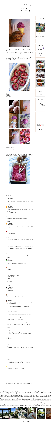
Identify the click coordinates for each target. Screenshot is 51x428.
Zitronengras (45, 404)
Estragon (8, 393)
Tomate (24, 403)
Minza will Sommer (10, 287)
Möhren (1, 398)
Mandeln (32, 397)
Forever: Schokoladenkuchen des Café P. (40, 73)
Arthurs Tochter (9, 231)
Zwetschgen (11, 405)
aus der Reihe (24, 405)
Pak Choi (43, 398)
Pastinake (4, 399)
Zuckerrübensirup (7, 405)
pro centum (37, 405)
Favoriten (14, 393)
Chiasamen (39, 391)
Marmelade (42, 397)
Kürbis (42, 396)
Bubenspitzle (1, 391)
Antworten (8, 204)
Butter (14, 391)
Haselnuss (17, 394)
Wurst (25, 404)
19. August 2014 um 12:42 (9, 288)
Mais (25, 397)
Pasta (1, 399)
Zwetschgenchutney (15, 405)
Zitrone (38, 404)
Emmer (49, 392)
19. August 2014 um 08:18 (10, 224)
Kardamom (19, 395)
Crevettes (11, 392)
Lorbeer (21, 397)
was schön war (44, 405)
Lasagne (1, 397)
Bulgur (8, 391)
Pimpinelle (50, 399)
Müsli (5, 398)
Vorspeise (3, 404)
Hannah (9, 394)
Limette (11, 397)
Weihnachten (8, 404)
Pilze (37, 399)
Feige (16, 393)
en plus (30, 405)
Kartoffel (22, 395)
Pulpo (20, 400)
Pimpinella (48, 399)
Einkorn (44, 392)
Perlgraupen (10, 399)
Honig (11, 188)
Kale (10, 395)
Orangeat (27, 398)
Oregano (34, 398)
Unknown (8, 216)
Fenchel (20, 393)
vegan (40, 405)
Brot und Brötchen (46, 390)
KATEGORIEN (24, 1)
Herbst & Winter (26, 394)
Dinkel (30, 392)
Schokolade (32, 401)
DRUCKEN (40, 91)
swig (8, 337)
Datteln (25, 392)
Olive (21, 398)
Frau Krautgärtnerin (10, 206)
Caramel (31, 391)
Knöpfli (5, 396)
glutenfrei (33, 405)
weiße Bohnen (47, 405)
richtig (29, 58)
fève (31, 405)
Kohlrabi (9, 396)
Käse (38, 396)
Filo (25, 393)
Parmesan (49, 398)
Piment (39, 399)
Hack (2, 394)
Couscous (5, 392)
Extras (12, 393)
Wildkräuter (18, 404)
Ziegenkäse (31, 404)
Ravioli (47, 400)
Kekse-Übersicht (40, 395)
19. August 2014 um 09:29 (10, 260)
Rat (45, 400)
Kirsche (50, 395)
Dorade (32, 392)
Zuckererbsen (4, 405)
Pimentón (45, 399)
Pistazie (4, 400)
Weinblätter (12, 404)
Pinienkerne (1, 400)
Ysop (28, 404)
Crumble (13, 392)
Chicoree (42, 391)
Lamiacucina (48, 396)
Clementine (3, 392)
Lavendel (7, 189)
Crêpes (16, 392)
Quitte (33, 400)
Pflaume (32, 399)
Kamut (12, 395)
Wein (10, 404)
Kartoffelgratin (25, 395)
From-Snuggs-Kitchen (10, 223)
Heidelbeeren (22, 394)
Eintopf (46, 392)
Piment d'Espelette (42, 399)
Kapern (14, 395)
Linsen (17, 397)
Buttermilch (16, 391)
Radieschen (38, 400)
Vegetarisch (45, 403)
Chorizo (47, 391)
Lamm (50, 396)
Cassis (34, 391)
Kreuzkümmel (20, 396)
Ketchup (44, 395)
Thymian (16, 403)
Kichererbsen (47, 395)
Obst (19, 398)
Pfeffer (25, 399)
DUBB (20, 392)
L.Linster (44, 396)
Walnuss (5, 404)
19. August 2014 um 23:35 (9, 352)
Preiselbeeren (16, 400)
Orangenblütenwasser (30, 398)
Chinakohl (45, 391)
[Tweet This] (31, 188)
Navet (8, 398)
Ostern (38, 398)
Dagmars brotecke (9, 237)
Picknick (36, 399)
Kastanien (32, 395)
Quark (24, 400)
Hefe (19, 394)
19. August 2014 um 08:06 (10, 207)
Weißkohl (15, 404)
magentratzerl (41, 104)
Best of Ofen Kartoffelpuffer (40, 82)
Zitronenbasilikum (41, 404)
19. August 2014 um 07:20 (10, 198)
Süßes (13, 189)
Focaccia (35, 393)
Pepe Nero (8, 399)
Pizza (6, 400)
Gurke (0, 394)
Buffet (6, 391)
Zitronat (36, 404)
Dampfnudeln (22, 392)
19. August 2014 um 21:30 (9, 338)
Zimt (34, 404)
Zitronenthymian (49, 404)
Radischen (41, 400)
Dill (29, 392)
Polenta (14, 400)
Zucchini (1, 405)
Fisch (26, 393)
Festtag (22, 393)
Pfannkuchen (22, 399)
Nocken (15, 398)
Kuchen (26, 396)
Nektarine (10, 398)
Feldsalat (18, 393)
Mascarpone (47, 397)
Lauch (3, 397)
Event (10, 393)
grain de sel (9, 300)
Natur (6, 398)
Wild (16, 404)
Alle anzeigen (43, 105)
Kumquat (34, 396)
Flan (31, 393)
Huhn (40, 394)
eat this (41, 102)
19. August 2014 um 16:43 (9, 301)
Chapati (36, 391)
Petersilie (15, 399)
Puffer (19, 400)
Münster (3, 398)
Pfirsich (10, 189)
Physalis (34, 399)
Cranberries (8, 392)
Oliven (23, 398)
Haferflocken (4, 394)
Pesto (13, 399)
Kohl (7, 396)
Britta (10, 330)
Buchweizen (4, 391)
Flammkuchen (29, 393)
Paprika (47, 398)
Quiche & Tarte (28, 400)
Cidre (50, 391)
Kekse (37, 395)
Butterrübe (19, 391)
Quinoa (31, 400)
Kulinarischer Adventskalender (30, 396)
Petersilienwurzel (19, 399)
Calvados (27, 391)
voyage (41, 405)
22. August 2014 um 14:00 (10, 360)
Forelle (39, 393)
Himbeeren (30, 394)
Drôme (34, 392)
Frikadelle (41, 393)
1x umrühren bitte (40, 103)
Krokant (22, 396)
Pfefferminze (27, 399)
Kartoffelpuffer (29, 395)
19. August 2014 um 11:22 (9, 281)
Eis (47, 392)
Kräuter (24, 396)
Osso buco (37, 398)
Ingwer (44, 394)
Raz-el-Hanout (49, 400)
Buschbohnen (12, 391)
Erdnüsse (6, 393)
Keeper (34, 395)
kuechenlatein (41, 100)
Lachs (46, 396)
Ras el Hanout (43, 400)
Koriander (16, 396)
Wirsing (24, 404)
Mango (35, 397)
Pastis (6, 399)
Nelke (12, 398)
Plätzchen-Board (11, 400)
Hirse (33, 394)
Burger (9, 391)
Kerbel (42, 395)
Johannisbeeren (5, 395)
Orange (25, 398)
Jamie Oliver (47, 394)
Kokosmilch (13, 396)
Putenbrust (23, 400)
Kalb (9, 395)
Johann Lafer (1, 395)
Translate (43, 125)
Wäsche (27, 404)
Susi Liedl (8, 259)
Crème (14, 392)
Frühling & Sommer (48, 393)
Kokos (11, 396)
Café (22, 391)
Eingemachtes (41, 392)
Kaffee (8, 395)
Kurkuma (37, 396)
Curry (19, 392)
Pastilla (2, 399)
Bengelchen (9, 294)
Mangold (37, 397)
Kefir (35, 395)
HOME (16, 1)
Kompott (7, 52)
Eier (38, 392)
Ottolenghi (41, 398)
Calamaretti (24, 391)
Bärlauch (21, 391)
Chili (43, 391)
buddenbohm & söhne (40, 101)
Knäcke (4, 396)
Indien (42, 394)
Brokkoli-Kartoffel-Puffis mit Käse (40, 64)
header (35, 405)
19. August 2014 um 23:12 (9, 345)
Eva (7, 197)
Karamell (16, 395)
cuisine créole (27, 405)
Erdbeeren (3, 393)
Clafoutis (1, 392)
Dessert (7, 188)
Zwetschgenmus (18, 405)
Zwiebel (21, 405)
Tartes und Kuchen (8, 403)
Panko (45, 398)
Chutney (49, 391)
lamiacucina (9, 267)
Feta (23, 393)
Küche (40, 396)
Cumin (17, 392)
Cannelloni (29, 391)
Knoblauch (1, 396)
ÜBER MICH (20, 1)
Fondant (37, 393)
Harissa (11, 394)
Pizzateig (8, 400)
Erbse (0, 393)
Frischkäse (43, 393)
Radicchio (35, 400)
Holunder (37, 394)
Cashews (33, 391)
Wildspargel (21, 404)
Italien (45, 394)
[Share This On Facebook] (30, 188)
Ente (50, 392)
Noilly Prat (18, 398)
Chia (37, 391)
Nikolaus (14, 398)
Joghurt (50, 394)
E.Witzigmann (36, 392)
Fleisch (33, 393)
